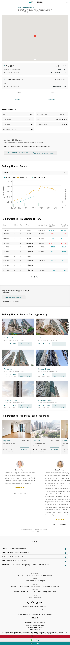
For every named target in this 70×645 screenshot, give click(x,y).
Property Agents (35, 586)
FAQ (30, 597)
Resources (35, 589)
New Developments (46, 575)
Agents (35, 578)
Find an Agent (29, 580)
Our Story (14, 586)
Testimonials (46, 586)
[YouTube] (40, 602)
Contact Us (37, 597)
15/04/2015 (6, 247)
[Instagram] (28, 602)
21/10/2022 (6, 230)
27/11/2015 (6, 243)
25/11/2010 (6, 270)
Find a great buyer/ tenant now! (13, 297)
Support (35, 595)
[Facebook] (32, 602)
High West (6, 441)
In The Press (55, 586)
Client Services (35, 573)
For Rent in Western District (18, 153)
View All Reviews (35, 531)
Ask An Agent (31, 591)
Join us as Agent (40, 580)
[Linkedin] (36, 602)
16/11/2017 (6, 233)
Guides (39, 591)
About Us (35, 584)
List (37, 575)
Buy (19, 575)
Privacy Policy (28, 622)
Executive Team (24, 586)
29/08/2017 (6, 238)
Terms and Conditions (39, 622)
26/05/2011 (6, 257)
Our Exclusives (30, 575)
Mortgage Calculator (49, 591)
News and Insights (20, 591)
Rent (23, 575)
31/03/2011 (6, 260)
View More (17, 99)
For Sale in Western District (44, 153)
